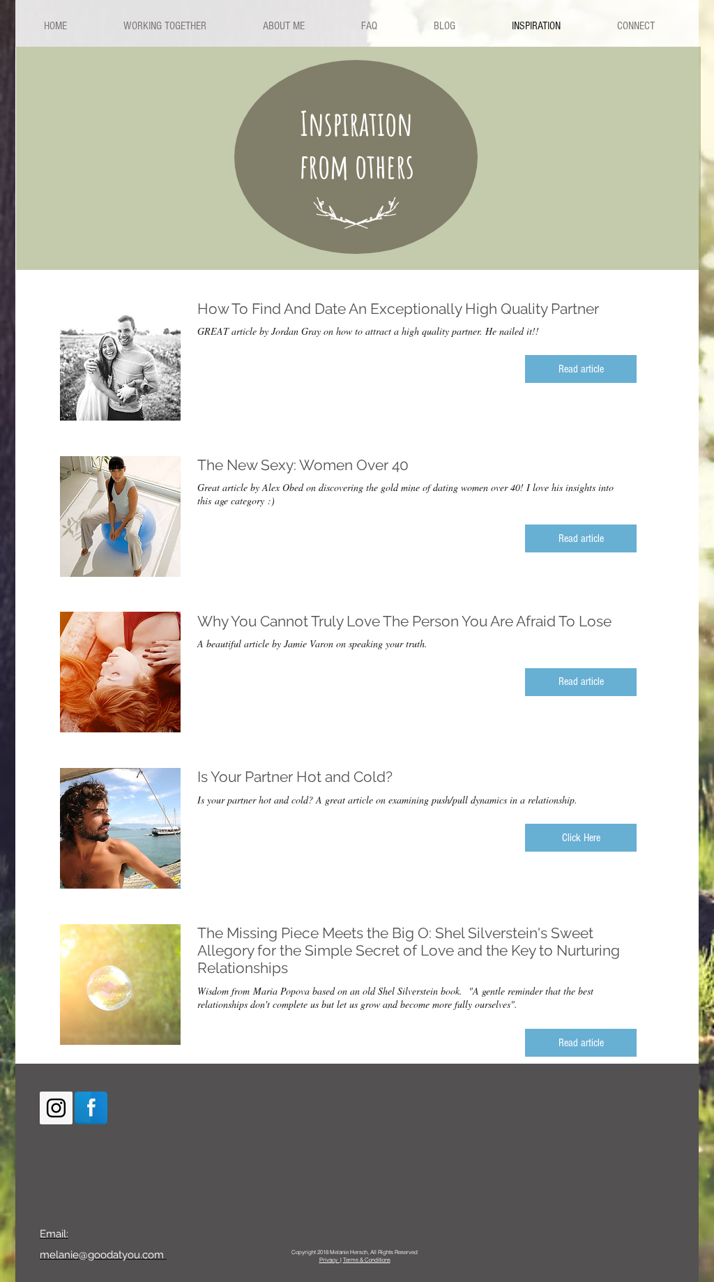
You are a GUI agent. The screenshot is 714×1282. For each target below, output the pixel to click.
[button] (581, 369)
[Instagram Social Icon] (56, 1108)
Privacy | (330, 1259)
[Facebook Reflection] (91, 1108)
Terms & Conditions (366, 1259)
